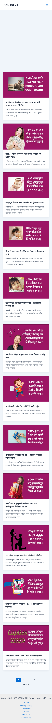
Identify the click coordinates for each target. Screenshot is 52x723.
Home (26, 702)
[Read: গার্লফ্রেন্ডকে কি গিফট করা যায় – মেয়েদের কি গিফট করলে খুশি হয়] (26, 437)
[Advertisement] (26, 37)
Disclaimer (26, 708)
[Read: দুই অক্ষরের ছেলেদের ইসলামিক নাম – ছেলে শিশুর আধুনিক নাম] (26, 285)
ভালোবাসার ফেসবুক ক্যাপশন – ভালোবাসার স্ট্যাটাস (24, 555)
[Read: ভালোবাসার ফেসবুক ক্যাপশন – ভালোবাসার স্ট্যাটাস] (26, 538)
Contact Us (26, 718)
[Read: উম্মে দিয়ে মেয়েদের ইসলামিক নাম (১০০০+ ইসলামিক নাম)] (26, 234)
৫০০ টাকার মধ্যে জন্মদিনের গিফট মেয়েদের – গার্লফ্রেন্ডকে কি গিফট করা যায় (21, 505)
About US (26, 715)
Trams (26, 712)
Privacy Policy (26, 705)
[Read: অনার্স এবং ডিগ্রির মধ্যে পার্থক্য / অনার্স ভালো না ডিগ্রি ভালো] (26, 337)
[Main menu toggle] (46, 5)
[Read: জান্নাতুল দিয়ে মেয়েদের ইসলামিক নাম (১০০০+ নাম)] (26, 185)
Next (26, 684)
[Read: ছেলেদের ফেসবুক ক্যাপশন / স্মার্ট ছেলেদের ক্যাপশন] (26, 638)
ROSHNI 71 (10, 5)
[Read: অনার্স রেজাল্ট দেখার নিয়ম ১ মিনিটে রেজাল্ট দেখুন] (26, 389)
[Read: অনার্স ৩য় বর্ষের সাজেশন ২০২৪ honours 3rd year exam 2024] (26, 85)
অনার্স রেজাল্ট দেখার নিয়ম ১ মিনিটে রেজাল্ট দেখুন (22, 406)
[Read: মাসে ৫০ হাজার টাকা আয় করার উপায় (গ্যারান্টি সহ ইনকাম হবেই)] (26, 136)
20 (33, 680)
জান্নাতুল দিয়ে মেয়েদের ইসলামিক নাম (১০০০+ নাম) (25, 202)
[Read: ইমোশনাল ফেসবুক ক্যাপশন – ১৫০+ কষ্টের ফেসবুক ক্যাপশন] (26, 586)
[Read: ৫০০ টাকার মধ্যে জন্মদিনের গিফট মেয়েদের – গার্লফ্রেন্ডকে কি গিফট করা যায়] (26, 486)
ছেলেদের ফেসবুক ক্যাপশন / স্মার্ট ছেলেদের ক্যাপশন (24, 655)
